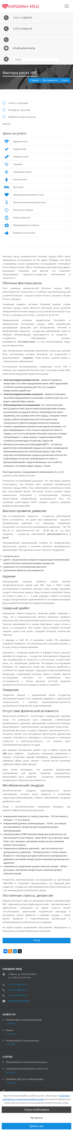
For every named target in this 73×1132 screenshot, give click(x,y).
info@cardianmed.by (24, 48)
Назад (36, 940)
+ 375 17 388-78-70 (17, 984)
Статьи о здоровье (18, 103)
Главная (35, 80)
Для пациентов (50, 80)
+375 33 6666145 (22, 28)
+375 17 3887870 (22, 17)
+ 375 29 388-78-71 (17, 989)
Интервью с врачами (19, 109)
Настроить (36, 1117)
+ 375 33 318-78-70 (17, 995)
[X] (20, 951)
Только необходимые (36, 1109)
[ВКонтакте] (5, 951)
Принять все (36, 1126)
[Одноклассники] (10, 951)
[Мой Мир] (15, 951)
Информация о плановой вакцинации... (27, 1062)
